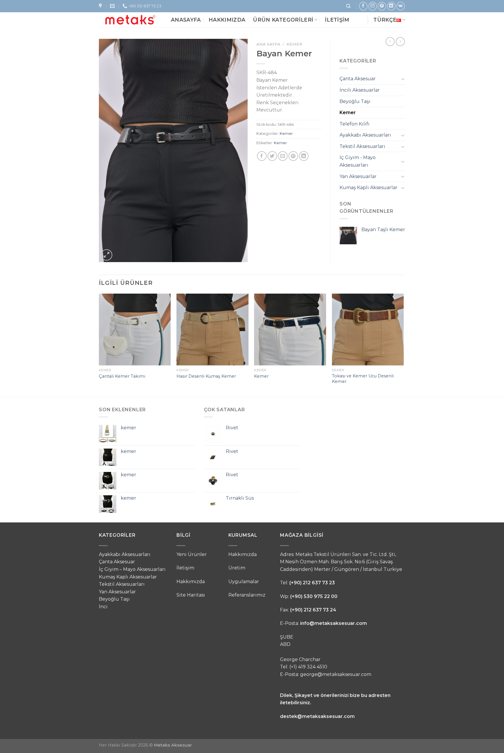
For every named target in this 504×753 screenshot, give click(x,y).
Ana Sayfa (268, 44)
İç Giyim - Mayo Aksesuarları (358, 161)
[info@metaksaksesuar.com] (113, 6)
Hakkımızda (227, 20)
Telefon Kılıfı (355, 124)
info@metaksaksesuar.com (333, 623)
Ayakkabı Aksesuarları (365, 135)
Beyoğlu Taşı (355, 101)
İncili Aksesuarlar (360, 90)
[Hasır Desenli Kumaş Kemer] (212, 330)
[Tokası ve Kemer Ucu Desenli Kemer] (368, 330)
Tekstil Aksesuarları (362, 146)
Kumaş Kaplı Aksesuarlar (369, 187)
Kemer (294, 44)
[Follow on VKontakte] (400, 6)
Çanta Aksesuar (358, 78)
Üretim (236, 568)
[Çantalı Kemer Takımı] (135, 330)
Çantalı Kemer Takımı (122, 376)
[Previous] (99, 345)
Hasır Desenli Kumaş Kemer (206, 376)
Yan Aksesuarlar (358, 176)
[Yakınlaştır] (106, 255)
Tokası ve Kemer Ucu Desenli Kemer (363, 378)
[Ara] (348, 6)
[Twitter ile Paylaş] (272, 156)
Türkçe (384, 20)
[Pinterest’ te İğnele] (293, 156)
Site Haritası (190, 595)
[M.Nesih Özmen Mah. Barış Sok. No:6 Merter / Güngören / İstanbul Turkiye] (101, 6)
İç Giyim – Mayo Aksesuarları (132, 569)
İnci (103, 606)
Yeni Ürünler (191, 554)
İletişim (337, 20)
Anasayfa (186, 20)
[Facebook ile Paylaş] (262, 156)
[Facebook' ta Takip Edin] (363, 6)
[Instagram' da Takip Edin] (372, 6)
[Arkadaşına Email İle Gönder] (283, 156)
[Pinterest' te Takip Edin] (382, 6)
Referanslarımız (246, 595)
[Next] (403, 345)
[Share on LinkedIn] (304, 156)
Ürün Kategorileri (283, 20)
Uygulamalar (243, 581)
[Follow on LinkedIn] (391, 6)
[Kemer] (290, 330)
